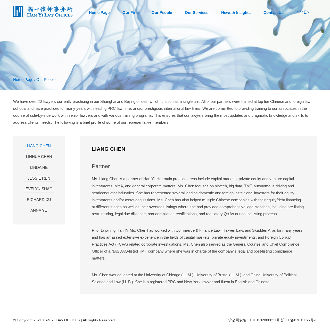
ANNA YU (38, 210)
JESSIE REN (39, 178)
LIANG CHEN (39, 146)
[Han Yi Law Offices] (42, 16)
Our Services (196, 12)
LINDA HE (39, 167)
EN (307, 12)
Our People (162, 12)
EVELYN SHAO (39, 189)
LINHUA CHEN (39, 156)
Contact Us (273, 12)
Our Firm (130, 12)
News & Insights (236, 12)
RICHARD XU (39, 199)
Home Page (99, 12)
